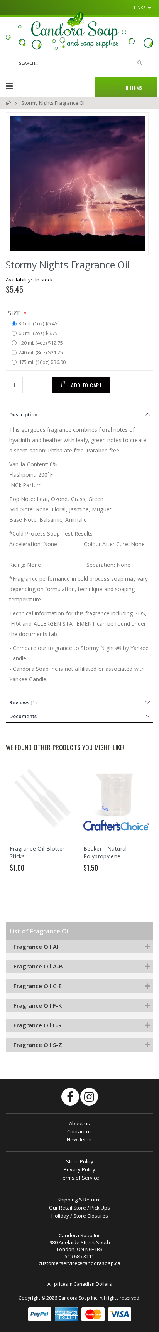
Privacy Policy (79, 1169)
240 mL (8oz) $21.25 (41, 353)
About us (79, 1123)
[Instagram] (89, 1097)
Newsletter (79, 1139)
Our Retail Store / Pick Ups (79, 1207)
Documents (23, 716)
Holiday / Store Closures (79, 1215)
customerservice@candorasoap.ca (79, 1263)
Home (9, 103)
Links (139, 7)
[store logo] (79, 31)
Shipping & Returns (79, 1199)
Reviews (22, 702)
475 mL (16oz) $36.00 (42, 362)
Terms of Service (79, 1177)
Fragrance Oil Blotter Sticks (37, 852)
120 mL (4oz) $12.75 (41, 343)
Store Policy (79, 1161)
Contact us (79, 1131)
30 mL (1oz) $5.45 (38, 324)
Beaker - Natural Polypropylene (105, 852)
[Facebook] (70, 1097)
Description (23, 414)
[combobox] (79, 63)
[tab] (79, 414)
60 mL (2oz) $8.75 (38, 333)
